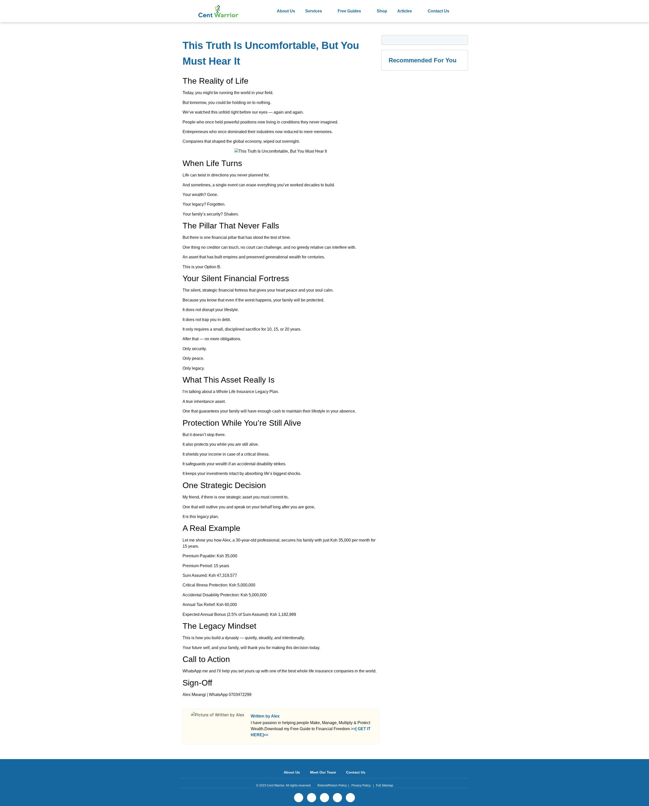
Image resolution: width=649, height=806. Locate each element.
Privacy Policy (361, 785)
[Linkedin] (324, 797)
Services (313, 11)
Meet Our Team (323, 772)
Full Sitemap (384, 785)
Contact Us (438, 11)
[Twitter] (311, 797)
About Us (286, 11)
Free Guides (349, 11)
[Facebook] (298, 797)
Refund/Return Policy (332, 785)
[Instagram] (337, 797)
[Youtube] (350, 797)
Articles (404, 11)
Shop (382, 11)
